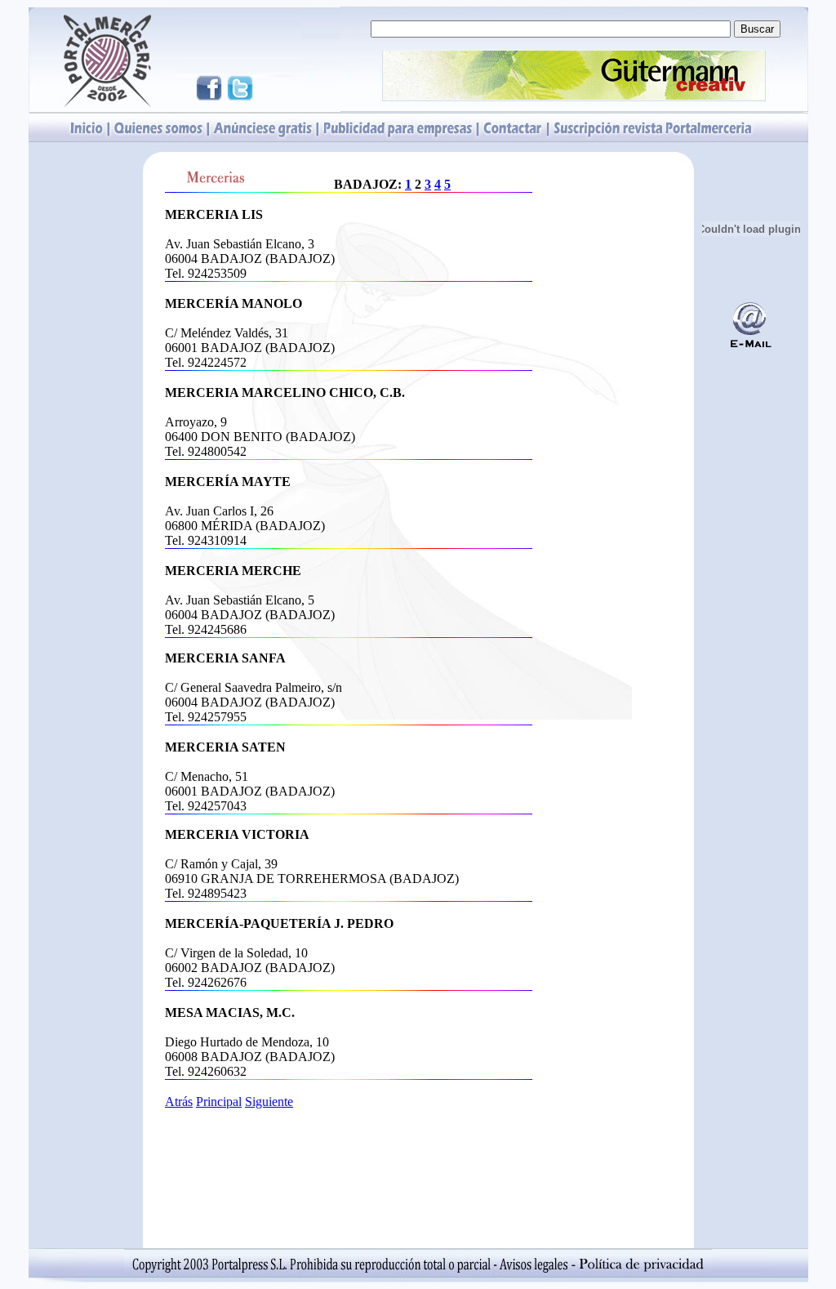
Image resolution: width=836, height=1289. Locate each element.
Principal (219, 1101)
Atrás (179, 1101)
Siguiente (269, 1101)
